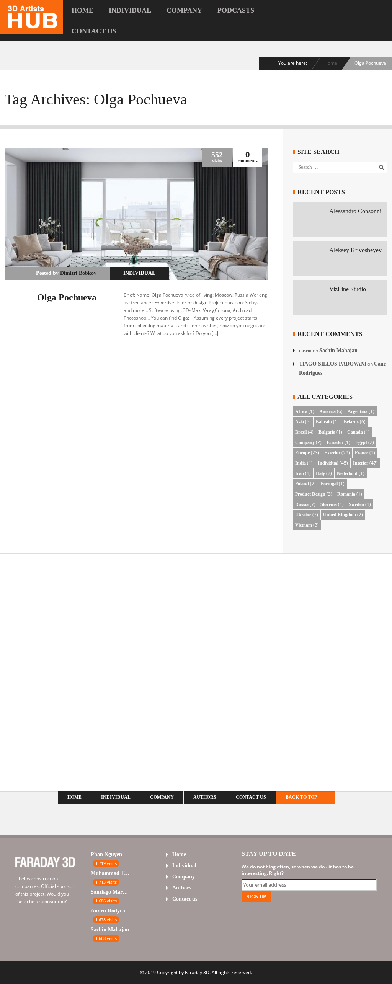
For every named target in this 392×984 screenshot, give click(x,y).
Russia (302, 504)
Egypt (361, 442)
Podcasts (235, 10)
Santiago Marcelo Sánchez (110, 892)
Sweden (356, 504)
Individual (130, 10)
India (300, 463)
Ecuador (335, 442)
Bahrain (324, 421)
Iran (299, 473)
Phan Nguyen (106, 854)
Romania (346, 494)
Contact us (94, 31)
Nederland (347, 473)
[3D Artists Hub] (31, 28)
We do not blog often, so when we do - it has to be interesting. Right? (298, 869)
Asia (299, 421)
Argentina (358, 411)
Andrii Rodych (108, 911)
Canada (355, 432)
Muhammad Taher (110, 873)
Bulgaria (326, 432)
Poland (302, 483)
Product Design (310, 494)
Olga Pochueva (66, 297)
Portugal (329, 483)
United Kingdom (339, 514)
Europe (302, 452)
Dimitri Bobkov (78, 273)
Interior (360, 463)
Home (82, 10)
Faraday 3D (197, 972)
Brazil (301, 432)
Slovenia (328, 504)
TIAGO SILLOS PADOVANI (332, 364)
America (327, 411)
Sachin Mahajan (338, 350)
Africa (301, 411)
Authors (204, 797)
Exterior (332, 452)
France (361, 452)
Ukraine (303, 514)
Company (184, 10)
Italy (320, 473)
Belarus (351, 421)
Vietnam (303, 525)
